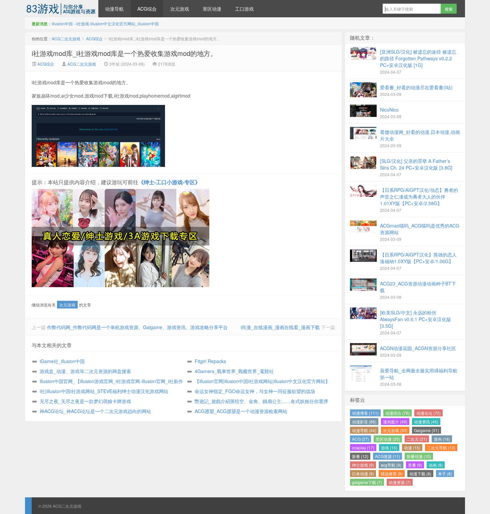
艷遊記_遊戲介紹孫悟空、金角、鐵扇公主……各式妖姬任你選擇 (261, 401)
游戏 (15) (389, 447)
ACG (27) (360, 439)
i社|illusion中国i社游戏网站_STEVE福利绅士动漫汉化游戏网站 (104, 391)
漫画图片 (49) (395, 421)
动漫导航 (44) (364, 430)
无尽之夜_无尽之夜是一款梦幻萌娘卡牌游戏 (85, 401)
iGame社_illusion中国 (62, 361)
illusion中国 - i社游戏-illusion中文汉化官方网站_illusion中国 (105, 23)
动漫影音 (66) (364, 421)
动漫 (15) (412, 447)
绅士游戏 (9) (363, 465)
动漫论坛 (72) (428, 413)
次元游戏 (179, 8)
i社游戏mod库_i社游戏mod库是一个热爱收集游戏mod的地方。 (124, 53)
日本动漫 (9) (363, 473)
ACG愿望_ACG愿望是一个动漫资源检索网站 (241, 411)
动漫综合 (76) (397, 413)
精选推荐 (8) (392, 473)
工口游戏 (244, 8)
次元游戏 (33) (395, 430)
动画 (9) (436, 465)
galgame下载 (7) (367, 482)
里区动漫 (212, 8)
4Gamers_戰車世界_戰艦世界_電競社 (234, 371)
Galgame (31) (426, 430)
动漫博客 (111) (365, 413)
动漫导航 (114, 8)
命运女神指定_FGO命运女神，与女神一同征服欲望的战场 (255, 391)
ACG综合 (147, 8)
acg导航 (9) (391, 465)
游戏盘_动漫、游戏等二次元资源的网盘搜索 (85, 371)
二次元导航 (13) (441, 447)
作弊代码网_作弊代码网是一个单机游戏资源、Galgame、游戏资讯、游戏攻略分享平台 (137, 327)
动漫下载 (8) (420, 473)
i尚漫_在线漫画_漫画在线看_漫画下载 (280, 327)
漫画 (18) (442, 439)
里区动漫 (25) (388, 439)
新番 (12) (360, 456)
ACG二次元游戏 (61, 8)
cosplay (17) (363, 447)
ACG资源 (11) (387, 456)
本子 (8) (445, 473)
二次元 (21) (417, 439)
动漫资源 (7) (400, 482)
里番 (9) (415, 465)
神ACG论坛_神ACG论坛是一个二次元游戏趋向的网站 (95, 411)
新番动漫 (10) (419, 456)
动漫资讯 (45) (426, 421)
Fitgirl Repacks (210, 361)
